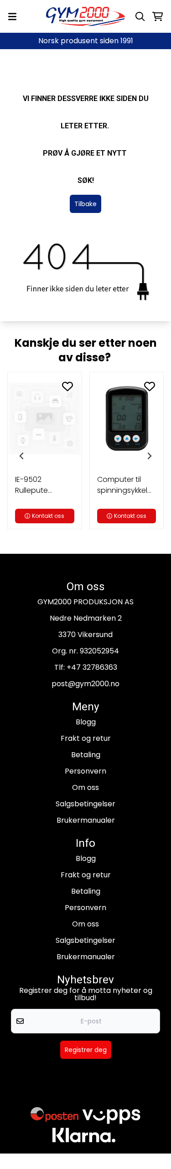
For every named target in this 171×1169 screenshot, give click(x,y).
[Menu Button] (12, 16)
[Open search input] (140, 16)
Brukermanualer (86, 820)
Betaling (85, 754)
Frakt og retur (86, 738)
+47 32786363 (92, 667)
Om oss (85, 787)
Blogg (86, 722)
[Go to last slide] (22, 456)
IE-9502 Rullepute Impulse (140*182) (31, 485)
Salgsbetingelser (85, 804)
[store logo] (85, 16)
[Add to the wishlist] (67, 386)
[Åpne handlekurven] (157, 16)
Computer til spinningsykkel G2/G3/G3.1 (122, 485)
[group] (44, 456)
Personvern (85, 771)
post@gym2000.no (85, 683)
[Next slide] (149, 456)
